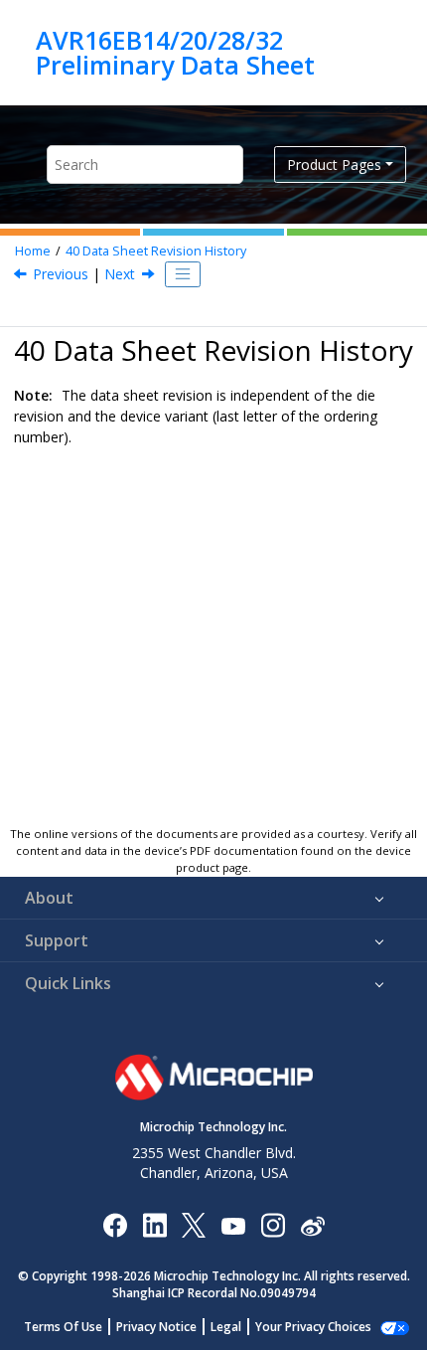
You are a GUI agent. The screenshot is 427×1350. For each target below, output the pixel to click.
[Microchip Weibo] (312, 1224)
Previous (60, 273)
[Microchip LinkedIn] (154, 1224)
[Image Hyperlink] (232, 1224)
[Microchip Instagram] (272, 1224)
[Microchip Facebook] (114, 1224)
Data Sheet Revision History (156, 251)
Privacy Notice (156, 1326)
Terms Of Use (63, 1326)
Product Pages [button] (334, 164)
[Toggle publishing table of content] (183, 274)
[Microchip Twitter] (194, 1224)
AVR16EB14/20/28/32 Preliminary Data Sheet (175, 52)
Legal (226, 1326)
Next (119, 273)
